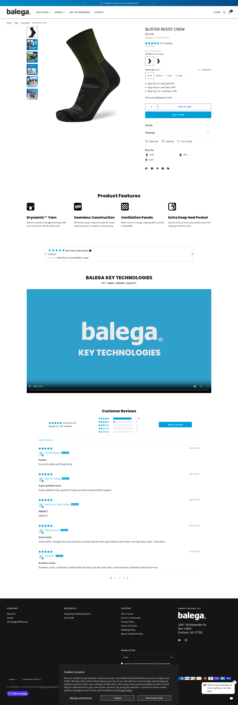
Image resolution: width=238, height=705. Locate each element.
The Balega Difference (17, 621)
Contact (99, 12)
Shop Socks (42, 12)
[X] (152, 168)
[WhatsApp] (163, 168)
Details (149, 125)
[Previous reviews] (45, 254)
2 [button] (115, 578)
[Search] (224, 12)
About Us (11, 613)
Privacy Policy (125, 690)
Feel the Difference (79, 12)
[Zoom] (131, 32)
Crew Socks (25, 23)
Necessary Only (154, 697)
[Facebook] (146, 168)
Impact (10, 617)
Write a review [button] (175, 424)
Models (59, 12)
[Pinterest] (158, 168)
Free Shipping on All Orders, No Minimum (121, 3)
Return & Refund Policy (132, 633)
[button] (152, 43)
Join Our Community (131, 617)
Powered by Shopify (45, 687)
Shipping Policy (128, 629)
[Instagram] (188, 640)
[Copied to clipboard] (168, 168)
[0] (229, 12)
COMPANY (12, 608)
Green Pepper (149, 61)
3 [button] (119, 578)
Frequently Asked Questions (77, 613)
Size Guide (69, 617)
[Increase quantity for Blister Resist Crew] (155, 107)
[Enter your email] (171, 657)
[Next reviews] (192, 254)
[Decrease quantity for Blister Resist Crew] (147, 107)
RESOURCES (70, 608)
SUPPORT (126, 608)
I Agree (117, 697)
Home (9, 23)
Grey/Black (158, 61)
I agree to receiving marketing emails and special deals (147, 663)
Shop (16, 23)
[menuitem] (43, 12)
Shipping (148, 37)
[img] (45, 448)
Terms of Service (129, 625)
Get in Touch (127, 613)
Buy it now (178, 114)
